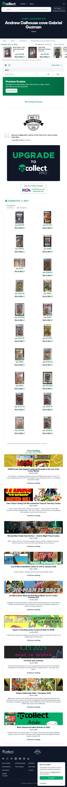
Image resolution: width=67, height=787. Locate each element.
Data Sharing (19, 767)
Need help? (31, 767)
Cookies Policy (55, 772)
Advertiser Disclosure (59, 11)
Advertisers (5, 770)
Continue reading (33, 483)
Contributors (23, 41)
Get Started (11, 91)
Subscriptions (6, 767)
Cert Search (57, 8)
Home (4, 41)
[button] (5, 65)
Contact (30, 770)
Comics (12, 41)
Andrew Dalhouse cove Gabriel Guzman (43, 41)
